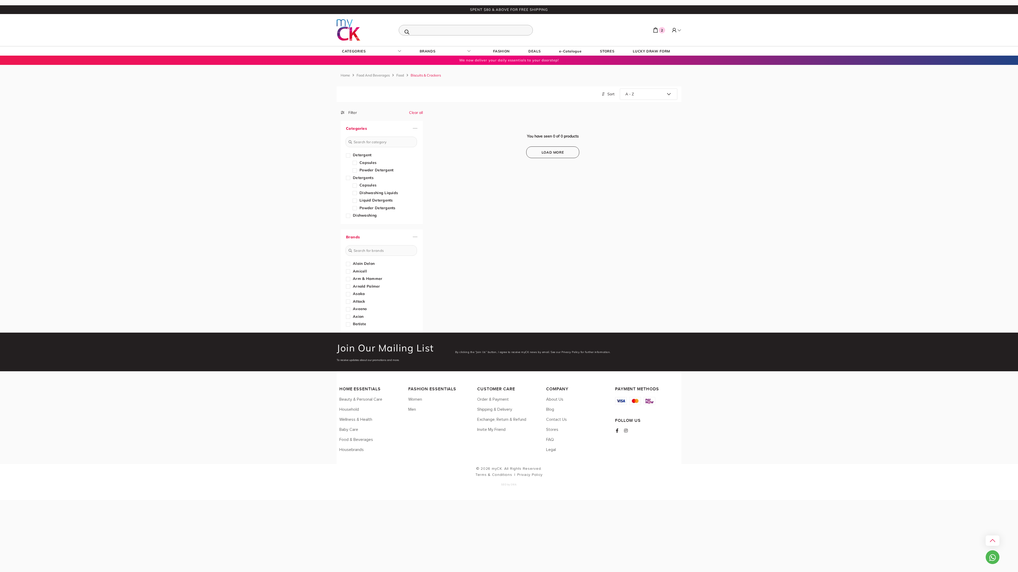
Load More (553, 152)
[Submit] (350, 142)
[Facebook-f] (617, 430)
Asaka (359, 293)
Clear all (416, 112)
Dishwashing (365, 215)
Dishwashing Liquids (378, 192)
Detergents (363, 177)
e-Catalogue (570, 51)
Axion (358, 316)
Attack (359, 301)
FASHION (501, 51)
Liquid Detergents (376, 200)
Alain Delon (364, 263)
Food (400, 75)
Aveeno (360, 308)
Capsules (367, 162)
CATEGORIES (354, 51)
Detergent (362, 155)
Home (345, 75)
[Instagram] (626, 430)
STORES (607, 51)
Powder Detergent (376, 170)
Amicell (360, 271)
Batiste (359, 323)
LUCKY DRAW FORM (651, 51)
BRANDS (428, 51)
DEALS (534, 51)
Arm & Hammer (367, 278)
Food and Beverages (373, 75)
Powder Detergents (377, 207)
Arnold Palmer (366, 286)
